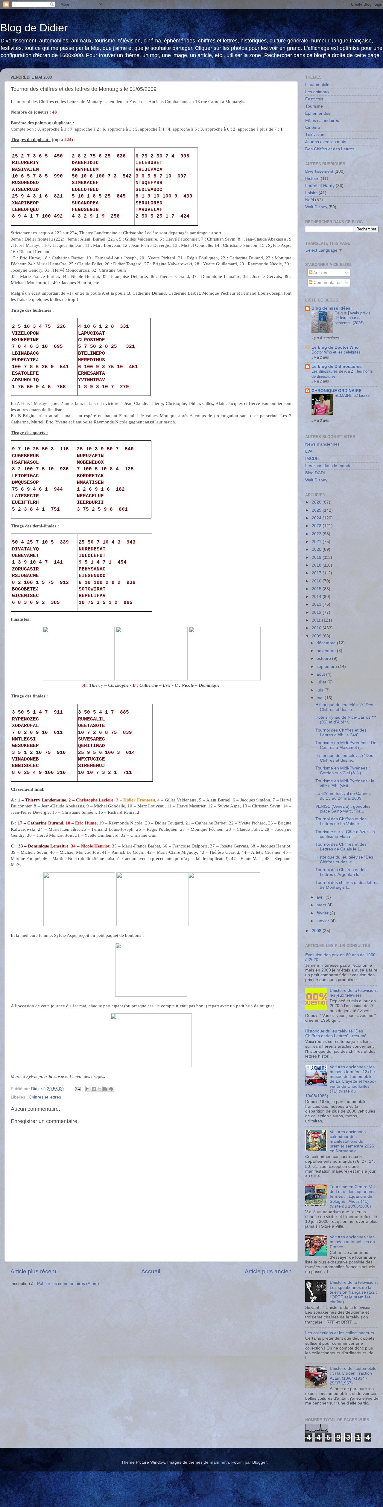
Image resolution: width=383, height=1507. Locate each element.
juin (320, 690)
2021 (317, 541)
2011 (317, 620)
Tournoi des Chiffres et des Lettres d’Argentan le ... (341, 872)
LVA (308, 451)
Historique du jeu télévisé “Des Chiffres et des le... (344, 707)
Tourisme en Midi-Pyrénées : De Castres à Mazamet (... (345, 745)
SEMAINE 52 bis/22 (352, 395)
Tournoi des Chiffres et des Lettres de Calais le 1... (341, 846)
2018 (317, 565)
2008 (317, 930)
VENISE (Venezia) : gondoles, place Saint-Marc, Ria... (343, 808)
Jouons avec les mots (325, 142)
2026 (317, 502)
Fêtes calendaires (322, 120)
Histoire (312, 178)
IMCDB (312, 458)
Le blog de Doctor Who (335, 347)
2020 (317, 549)
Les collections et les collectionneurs (339, 1333)
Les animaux (317, 92)
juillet (322, 682)
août (321, 674)
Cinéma (312, 127)
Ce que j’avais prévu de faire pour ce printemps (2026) (352, 318)
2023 (317, 526)
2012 (317, 612)
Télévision (314, 134)
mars (322, 905)
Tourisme (314, 106)
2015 (317, 589)
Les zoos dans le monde (328, 465)
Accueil (150, 1271)
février (323, 913)
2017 (317, 573)
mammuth (219, 1462)
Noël (309, 200)
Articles (319, 272)
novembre (327, 650)
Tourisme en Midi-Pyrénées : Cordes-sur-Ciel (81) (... (342, 770)
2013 (317, 604)
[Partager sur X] (100, 1089)
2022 (317, 534)
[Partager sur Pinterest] (111, 1089)
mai (321, 698)
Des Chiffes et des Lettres (329, 149)
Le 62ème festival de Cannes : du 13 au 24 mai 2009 (344, 796)
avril (321, 897)
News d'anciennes (322, 444)
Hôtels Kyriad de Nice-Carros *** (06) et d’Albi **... (345, 719)
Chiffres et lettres (45, 1097)
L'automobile (317, 84)
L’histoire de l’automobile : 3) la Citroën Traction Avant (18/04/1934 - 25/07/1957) (353, 1375)
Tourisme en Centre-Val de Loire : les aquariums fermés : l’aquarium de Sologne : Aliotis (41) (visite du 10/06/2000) (353, 1196)
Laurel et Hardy (320, 185)
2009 (317, 636)
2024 (317, 518)
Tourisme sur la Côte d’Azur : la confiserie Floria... (345, 834)
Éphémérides (317, 113)
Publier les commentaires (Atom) (68, 1283)
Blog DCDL (315, 473)
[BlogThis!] (94, 1089)
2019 (317, 557)
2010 (317, 628)
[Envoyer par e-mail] (88, 1089)
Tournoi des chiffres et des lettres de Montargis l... (347, 885)
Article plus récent (33, 1271)
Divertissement (319, 171)
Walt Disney (316, 207)
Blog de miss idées (330, 308)
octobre (324, 658)
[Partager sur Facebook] (105, 1089)
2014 (317, 596)
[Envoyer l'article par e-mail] (77, 1089)
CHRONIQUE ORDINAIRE (336, 390)
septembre (327, 666)
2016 (317, 581)
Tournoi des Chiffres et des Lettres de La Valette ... (341, 821)
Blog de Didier (34, 28)
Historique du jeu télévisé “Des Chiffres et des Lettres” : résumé (336, 1033)
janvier (323, 921)
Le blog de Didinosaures (336, 366)
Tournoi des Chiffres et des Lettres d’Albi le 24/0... (341, 732)
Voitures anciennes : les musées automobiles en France (352, 1242)
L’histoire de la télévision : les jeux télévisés (354, 992)
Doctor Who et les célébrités (336, 352)
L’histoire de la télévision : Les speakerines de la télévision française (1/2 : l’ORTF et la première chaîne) (354, 1292)
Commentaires (326, 282)
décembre (327, 643)
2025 (317, 510)
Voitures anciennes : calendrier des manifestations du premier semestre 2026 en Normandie (352, 1141)
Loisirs (311, 193)
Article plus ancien (268, 1271)
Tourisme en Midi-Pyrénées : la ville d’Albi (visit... (344, 783)
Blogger (259, 1462)
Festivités (314, 99)
